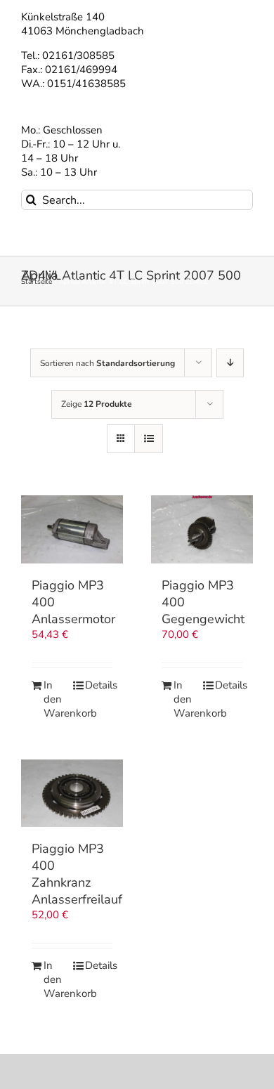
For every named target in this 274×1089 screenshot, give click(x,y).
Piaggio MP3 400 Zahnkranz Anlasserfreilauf (77, 874)
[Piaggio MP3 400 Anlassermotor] (72, 529)
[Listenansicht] (148, 438)
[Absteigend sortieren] (230, 362)
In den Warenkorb (57, 699)
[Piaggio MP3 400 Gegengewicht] (202, 529)
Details (98, 685)
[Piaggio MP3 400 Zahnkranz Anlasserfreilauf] (72, 793)
